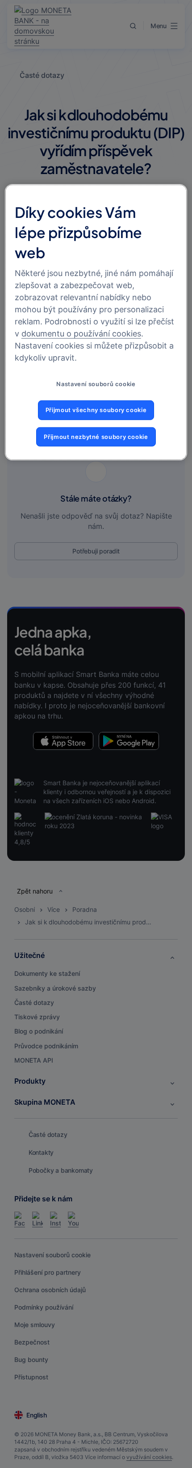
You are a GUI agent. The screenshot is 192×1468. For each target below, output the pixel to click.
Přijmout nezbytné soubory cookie (96, 437)
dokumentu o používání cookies (81, 333)
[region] (96, 322)
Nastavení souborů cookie (95, 383)
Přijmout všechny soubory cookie (96, 410)
